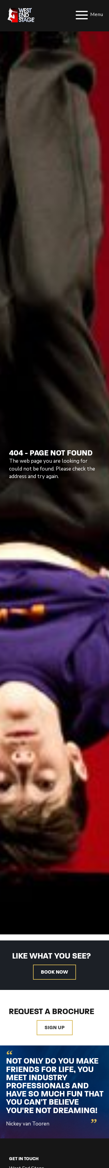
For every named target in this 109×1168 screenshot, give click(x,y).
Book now (54, 972)
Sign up (55, 1027)
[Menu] (76, 15)
